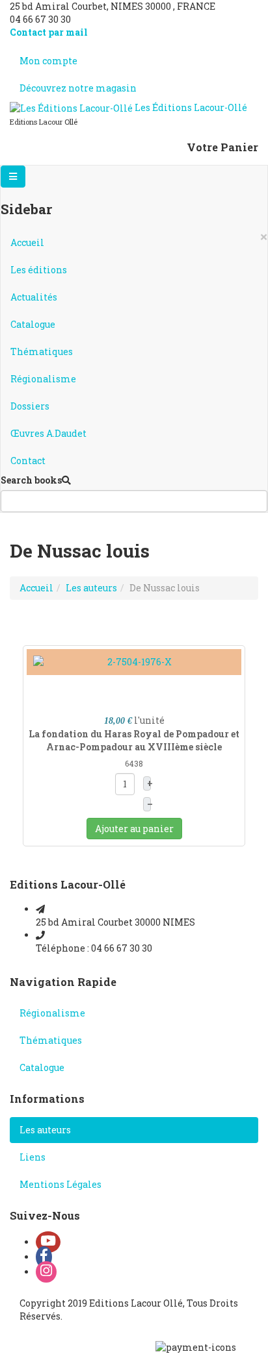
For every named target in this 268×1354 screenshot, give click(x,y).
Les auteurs (91, 588)
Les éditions (38, 270)
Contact (28, 460)
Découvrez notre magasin (78, 88)
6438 (134, 763)
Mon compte (48, 61)
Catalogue (32, 324)
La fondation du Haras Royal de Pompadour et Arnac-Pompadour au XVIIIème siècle (134, 740)
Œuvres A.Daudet (48, 433)
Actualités (33, 297)
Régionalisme (43, 379)
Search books (31, 480)
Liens (33, 1157)
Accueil (27, 242)
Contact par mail (49, 32)
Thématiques (41, 351)
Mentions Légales (60, 1184)
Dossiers (29, 406)
